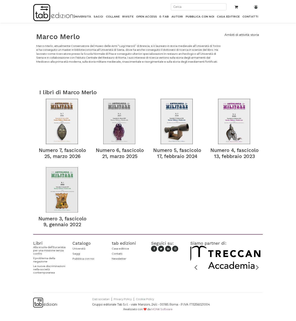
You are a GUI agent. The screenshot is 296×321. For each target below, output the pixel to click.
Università (78, 248)
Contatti (117, 253)
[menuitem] (82, 17)
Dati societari (101, 299)
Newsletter (119, 258)
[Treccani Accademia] (226, 277)
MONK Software (162, 309)
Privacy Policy (123, 299)
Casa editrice (120, 248)
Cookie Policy (145, 299)
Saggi (76, 253)
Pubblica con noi (83, 258)
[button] (195, 267)
